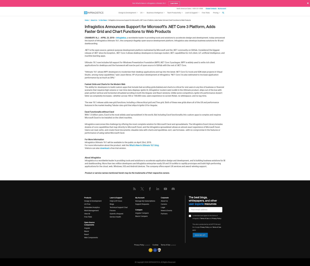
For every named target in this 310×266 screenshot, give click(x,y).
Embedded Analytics (92, 207)
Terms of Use (204, 218)
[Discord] (173, 188)
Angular (87, 228)
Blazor (86, 231)
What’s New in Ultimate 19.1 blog (144, 145)
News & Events (166, 210)
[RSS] (134, 188)
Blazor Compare (141, 216)
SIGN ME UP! (200, 235)
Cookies (155, 245)
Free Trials (206, 13)
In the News (103, 20)
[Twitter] (142, 188)
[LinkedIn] (157, 188)
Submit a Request (116, 214)
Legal (163, 207)
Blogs (112, 204)
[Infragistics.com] (96, 12)
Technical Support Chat (119, 207)
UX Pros (87, 204)
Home (87, 20)
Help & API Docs (116, 201)
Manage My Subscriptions (145, 201)
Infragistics (121, 37)
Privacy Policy (216, 218)
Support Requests (142, 204)
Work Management (91, 210)
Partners (164, 214)
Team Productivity (174, 13)
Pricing (215, 13)
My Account (222, 8)
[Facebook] (149, 188)
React (86, 234)
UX (141, 13)
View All (87, 214)
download (104, 148)
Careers (164, 204)
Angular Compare (142, 213)
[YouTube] (165, 188)
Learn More (174, 3)
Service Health (115, 217)
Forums (113, 210)
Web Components (91, 237)
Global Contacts (211, 8)
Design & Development (93, 201)
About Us (94, 20)
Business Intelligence (155, 13)
